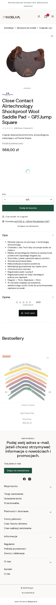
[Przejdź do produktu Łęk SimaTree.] (27, 381)
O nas (7, 573)
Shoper (30, 588)
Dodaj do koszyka (28, 208)
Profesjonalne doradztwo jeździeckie (28, 3)
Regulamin (9, 544)
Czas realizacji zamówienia (17, 528)
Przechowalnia (11, 503)
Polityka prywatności (15, 548)
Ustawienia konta (12, 498)
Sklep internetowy (25, 602)
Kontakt (8, 569)
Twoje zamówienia (13, 493)
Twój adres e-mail (12, 463)
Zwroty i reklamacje (14, 553)
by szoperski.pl (28, 593)
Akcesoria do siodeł (26, 28)
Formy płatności (12, 519)
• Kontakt (28, 6)
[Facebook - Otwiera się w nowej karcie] (24, 479)
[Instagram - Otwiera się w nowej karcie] (29, 479)
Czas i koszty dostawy (15, 523)
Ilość (4, 194)
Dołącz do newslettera (18, 470)
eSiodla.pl (9, 28)
